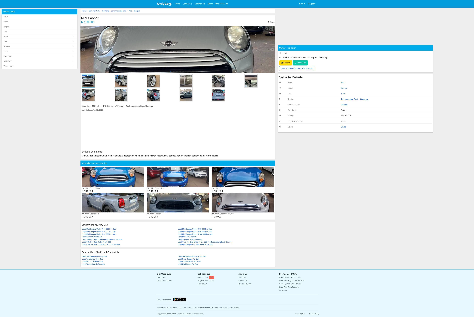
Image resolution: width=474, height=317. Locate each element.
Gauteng (105, 11)
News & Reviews (244, 283)
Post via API (202, 283)
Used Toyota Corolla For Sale (93, 264)
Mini (130, 11)
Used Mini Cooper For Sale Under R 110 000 (195, 244)
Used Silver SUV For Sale (92, 237)
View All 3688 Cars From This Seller (297, 68)
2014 (343, 93)
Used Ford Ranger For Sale (188, 259)
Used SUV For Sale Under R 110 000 (96, 242)
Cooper (137, 11)
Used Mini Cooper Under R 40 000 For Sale (99, 229)
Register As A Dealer (206, 280)
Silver (343, 127)
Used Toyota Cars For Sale (289, 277)
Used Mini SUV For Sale (187, 237)
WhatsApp (301, 63)
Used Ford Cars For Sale (289, 287)
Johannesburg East (118, 11)
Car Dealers (200, 4)
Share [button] (272, 22)
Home (177, 4)
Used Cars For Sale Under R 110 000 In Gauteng (101, 244)
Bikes (210, 4)
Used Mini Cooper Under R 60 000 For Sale (195, 229)
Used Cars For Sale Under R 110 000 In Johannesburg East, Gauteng (205, 242)
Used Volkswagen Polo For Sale (94, 256)
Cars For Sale (94, 11)
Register (311, 4)
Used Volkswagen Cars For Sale (291, 280)
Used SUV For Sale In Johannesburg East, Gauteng (102, 239)
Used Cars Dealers (164, 280)
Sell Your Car (206, 277)
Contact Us (242, 280)
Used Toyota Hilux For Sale (92, 259)
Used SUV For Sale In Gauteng (190, 239)
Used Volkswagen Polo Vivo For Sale (192, 256)
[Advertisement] (154, 131)
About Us (242, 277)
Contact (286, 63)
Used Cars (187, 4)
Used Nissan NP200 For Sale (189, 262)
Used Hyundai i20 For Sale (92, 262)
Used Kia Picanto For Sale (188, 264)
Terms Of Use (300, 314)
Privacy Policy (314, 314)
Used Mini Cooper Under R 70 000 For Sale (99, 232)
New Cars (283, 290)
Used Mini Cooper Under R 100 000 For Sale (195, 234)
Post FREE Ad (221, 4)
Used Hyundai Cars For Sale (290, 283)
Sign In (302, 4)
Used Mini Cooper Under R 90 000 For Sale (99, 234)
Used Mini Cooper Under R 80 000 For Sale (195, 232)
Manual (344, 105)
